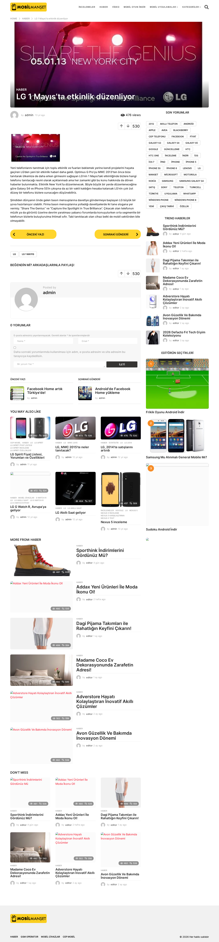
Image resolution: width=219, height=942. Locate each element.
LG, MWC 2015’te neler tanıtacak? (72, 448)
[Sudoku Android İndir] (177, 494)
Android (189, 123)
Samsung (167, 181)
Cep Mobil (15, 443)
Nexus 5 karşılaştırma (113, 516)
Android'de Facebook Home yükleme (112, 391)
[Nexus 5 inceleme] (121, 490)
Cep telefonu (157, 136)
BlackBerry (180, 130)
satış (152, 187)
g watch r (41, 498)
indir (185, 155)
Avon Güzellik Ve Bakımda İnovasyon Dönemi (104, 735)
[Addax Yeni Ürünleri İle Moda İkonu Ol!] (41, 597)
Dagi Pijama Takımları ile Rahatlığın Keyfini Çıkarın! (103, 626)
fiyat (193, 136)
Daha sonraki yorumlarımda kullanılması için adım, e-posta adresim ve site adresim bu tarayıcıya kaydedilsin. (69, 354)
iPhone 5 (191, 161)
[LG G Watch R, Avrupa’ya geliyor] (30, 483)
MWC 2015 (73, 443)
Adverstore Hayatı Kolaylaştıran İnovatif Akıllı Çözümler (104, 701)
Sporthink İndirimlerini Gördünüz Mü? (100, 553)
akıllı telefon (169, 123)
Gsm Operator (29, 936)
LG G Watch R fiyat (19, 503)
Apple (152, 130)
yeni (151, 206)
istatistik (114, 443)
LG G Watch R (36, 500)
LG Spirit (38, 443)
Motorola (190, 174)
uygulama (170, 193)
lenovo (187, 168)
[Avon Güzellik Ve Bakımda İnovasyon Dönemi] (41, 746)
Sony (164, 187)
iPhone (175, 161)
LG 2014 (128, 443)
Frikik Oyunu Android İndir (165, 412)
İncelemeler (87, 7)
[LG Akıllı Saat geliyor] (75, 488)
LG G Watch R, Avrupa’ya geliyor (28, 508)
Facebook (178, 136)
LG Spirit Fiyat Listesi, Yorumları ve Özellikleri (27, 456)
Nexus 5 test (107, 518)
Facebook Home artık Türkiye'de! (44, 391)
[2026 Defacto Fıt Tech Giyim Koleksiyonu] (153, 337)
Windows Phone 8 (185, 200)
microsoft (171, 174)
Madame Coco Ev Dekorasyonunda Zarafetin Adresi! (104, 664)
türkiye (153, 193)
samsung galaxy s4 (191, 181)
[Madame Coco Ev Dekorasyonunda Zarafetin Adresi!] (41, 670)
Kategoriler (190, 7)
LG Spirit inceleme (19, 448)
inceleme (170, 155)
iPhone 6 (171, 168)
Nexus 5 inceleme (110, 513)
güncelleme (171, 149)
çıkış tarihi (167, 206)
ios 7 (151, 161)
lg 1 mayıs (28, 254)
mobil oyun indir (135, 7)
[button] (206, 7)
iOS (196, 155)
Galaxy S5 (191, 142)
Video (115, 7)
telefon (178, 187)
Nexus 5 (133, 510)
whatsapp (189, 193)
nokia (152, 181)
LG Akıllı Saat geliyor (70, 512)
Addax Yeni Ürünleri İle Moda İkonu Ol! (107, 589)
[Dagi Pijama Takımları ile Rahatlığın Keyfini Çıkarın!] (41, 633)
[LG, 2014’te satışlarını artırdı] (121, 428)
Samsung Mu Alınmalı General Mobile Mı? (176, 457)
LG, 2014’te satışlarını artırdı (117, 448)
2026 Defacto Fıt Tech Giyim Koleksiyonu (184, 333)
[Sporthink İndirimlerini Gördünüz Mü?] (41, 560)
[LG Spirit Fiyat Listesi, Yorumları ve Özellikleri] (30, 428)
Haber (104, 7)
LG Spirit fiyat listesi (21, 445)
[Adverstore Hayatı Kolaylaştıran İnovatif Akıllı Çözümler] (41, 706)
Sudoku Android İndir (161, 529)
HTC (187, 149)
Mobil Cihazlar (26, 498)
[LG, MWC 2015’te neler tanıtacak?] (75, 428)
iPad (162, 161)
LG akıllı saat (21, 500)
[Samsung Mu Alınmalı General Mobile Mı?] (177, 436)
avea (164, 130)
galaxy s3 (155, 142)
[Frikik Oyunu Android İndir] (177, 384)
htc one (154, 155)
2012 (151, 123)
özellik (184, 206)
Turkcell (195, 187)
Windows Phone (159, 200)
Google (119, 510)
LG (14, 254)
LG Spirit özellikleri (20, 450)
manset (153, 174)
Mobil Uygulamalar (163, 7)
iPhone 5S (154, 168)
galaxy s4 (173, 142)
